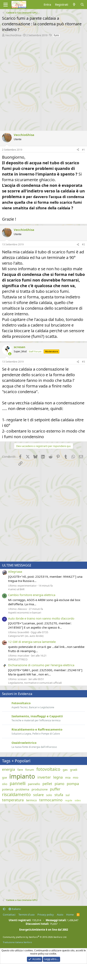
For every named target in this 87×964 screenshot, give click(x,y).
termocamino (51, 800)
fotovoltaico (48, 769)
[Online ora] (10, 354)
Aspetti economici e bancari (24, 612)
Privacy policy (45, 914)
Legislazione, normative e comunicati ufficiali (35, 682)
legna (58, 777)
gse (4, 777)
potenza (7, 789)
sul (68, 795)
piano (59, 783)
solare (38, 794)
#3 (83, 361)
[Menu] (5, 5)
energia (8, 769)
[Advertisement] (43, 83)
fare (20, 770)
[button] (4, 909)
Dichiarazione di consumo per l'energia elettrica (41, 665)
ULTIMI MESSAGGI (16, 565)
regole (68, 800)
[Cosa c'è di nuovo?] (74, 4)
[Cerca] (82, 4)
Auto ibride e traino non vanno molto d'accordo (41, 618)
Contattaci (9, 914)
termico (31, 800)
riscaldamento (16, 794)
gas (65, 770)
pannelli (17, 783)
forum (29, 770)
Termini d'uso (26, 914)
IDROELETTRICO (18, 659)
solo (49, 795)
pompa (73, 783)
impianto (22, 776)
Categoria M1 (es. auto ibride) (26, 636)
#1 (83, 149)
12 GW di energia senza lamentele (32, 642)
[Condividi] (78, 150)
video (78, 800)
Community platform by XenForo (35, 936)
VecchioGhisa (13, 35)
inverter (44, 777)
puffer (55, 789)
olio (4, 784)
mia (67, 777)
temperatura (13, 800)
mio (75, 777)
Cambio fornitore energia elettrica (31, 595)
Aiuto (60, 914)
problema (22, 789)
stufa (58, 794)
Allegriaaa (15, 571)
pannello (34, 784)
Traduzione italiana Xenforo (17, 942)
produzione (40, 789)
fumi (56, 35)
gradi (73, 770)
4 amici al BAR (16, 589)
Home (70, 914)
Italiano (16, 909)
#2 (83, 244)
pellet (47, 783)
